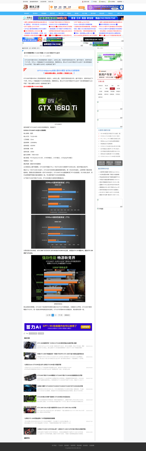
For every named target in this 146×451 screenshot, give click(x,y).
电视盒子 (118, 91)
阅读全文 (67, 315)
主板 (112, 85)
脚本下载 (61, 13)
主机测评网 (43, 1)
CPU (101, 88)
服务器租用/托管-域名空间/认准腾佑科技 (109, 33)
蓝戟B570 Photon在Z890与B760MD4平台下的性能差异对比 (115, 184)
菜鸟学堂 (25, 1)
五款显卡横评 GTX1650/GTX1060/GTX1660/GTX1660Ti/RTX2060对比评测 (60, 386)
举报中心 (103, 1)
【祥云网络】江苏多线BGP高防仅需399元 (110, 31)
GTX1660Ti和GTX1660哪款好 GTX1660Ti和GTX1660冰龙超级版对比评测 (59, 375)
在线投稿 (91, 445)
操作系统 (93, 13)
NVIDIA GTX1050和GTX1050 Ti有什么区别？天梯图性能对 (116, 136)
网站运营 (101, 13)
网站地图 (79, 445)
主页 (30, 48)
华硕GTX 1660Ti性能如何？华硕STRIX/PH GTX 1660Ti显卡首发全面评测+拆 (60, 354)
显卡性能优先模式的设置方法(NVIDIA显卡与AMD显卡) (115, 151)
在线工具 (50, 1)
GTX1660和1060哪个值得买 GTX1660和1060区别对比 (53, 397)
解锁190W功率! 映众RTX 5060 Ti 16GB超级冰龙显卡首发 (114, 194)
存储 (106, 88)
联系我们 (66, 445)
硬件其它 (101, 97)
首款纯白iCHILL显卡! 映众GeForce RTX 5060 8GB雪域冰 (114, 187)
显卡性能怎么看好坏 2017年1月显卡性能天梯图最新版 (115, 148)
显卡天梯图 (40, 333)
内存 (118, 85)
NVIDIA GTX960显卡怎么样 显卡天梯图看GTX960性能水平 (116, 146)
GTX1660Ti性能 (33, 333)
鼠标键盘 (106, 91)
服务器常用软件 (34, 1)
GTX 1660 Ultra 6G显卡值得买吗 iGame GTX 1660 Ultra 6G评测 (56, 407)
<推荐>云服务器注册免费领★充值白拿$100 (35, 22)
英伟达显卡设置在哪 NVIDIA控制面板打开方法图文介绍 (115, 154)
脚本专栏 (52, 13)
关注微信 (112, 1)
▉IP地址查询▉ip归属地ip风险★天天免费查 (60, 26)
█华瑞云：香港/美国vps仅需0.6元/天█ (84, 33)
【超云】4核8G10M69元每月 (57, 33)
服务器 (76, 13)
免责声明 (73, 445)
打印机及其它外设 (118, 94)
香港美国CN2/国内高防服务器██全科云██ (35, 35)
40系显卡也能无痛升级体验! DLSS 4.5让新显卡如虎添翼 (114, 179)
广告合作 (60, 445)
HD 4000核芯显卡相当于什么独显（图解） (112, 133)
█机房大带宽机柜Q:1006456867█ (108, 24)
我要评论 (48, 56)
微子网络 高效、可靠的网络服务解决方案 (85, 31)
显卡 (38, 48)
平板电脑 (112, 91)
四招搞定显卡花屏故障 (106, 143)
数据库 (69, 13)
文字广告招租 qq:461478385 (81, 22)
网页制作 (35, 13)
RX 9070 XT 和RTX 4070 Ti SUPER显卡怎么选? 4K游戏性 (115, 192)
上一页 (48, 315)
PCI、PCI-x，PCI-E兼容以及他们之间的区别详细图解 (114, 138)
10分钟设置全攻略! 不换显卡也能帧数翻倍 (111, 174)
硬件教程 (34, 48)
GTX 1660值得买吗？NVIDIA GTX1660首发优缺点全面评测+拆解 (57, 343)
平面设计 (110, 13)
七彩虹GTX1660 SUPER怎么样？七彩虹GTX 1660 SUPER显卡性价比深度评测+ (61, 429)
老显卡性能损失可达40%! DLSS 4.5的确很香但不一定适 (114, 182)
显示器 (118, 88)
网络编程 (43, 13)
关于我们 (54, 445)
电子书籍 (84, 13)
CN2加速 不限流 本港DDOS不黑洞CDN (59, 22)
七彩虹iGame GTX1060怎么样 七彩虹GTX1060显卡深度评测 (42, 364)
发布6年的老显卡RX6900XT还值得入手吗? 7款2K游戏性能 (115, 189)
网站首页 (26, 13)
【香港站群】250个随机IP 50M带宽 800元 (60, 28)
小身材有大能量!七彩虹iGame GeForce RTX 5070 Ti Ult (114, 172)
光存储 (100, 91)
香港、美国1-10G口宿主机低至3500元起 (85, 28)
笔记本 (106, 85)
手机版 (95, 1)
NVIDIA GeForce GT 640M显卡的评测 (110, 156)
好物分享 (101, 85)
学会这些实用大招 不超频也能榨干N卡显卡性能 (112, 177)
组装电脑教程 (100, 94)
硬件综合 (106, 94)
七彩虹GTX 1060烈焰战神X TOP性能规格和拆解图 (39, 418)
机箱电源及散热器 (112, 94)
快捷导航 (119, 1)
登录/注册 (86, 1)
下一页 (60, 315)
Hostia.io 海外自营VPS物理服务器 (83, 24)
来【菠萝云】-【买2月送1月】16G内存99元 (35, 24)
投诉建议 (85, 445)
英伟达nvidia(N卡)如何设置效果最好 (110, 141)
